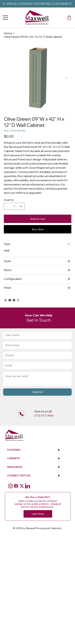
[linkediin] (27, 486)
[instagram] (10, 486)
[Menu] (5, 17)
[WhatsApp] (5, 300)
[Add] (21, 414)
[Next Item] (66, 78)
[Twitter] (18, 300)
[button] (69, 17)
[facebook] (16, 486)
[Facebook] (10, 300)
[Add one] (21, 206)
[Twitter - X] (21, 486)
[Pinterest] (14, 300)
